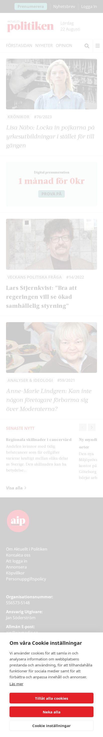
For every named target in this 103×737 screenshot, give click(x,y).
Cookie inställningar (51, 725)
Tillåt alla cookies (51, 698)
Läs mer (16, 683)
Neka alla (51, 711)
